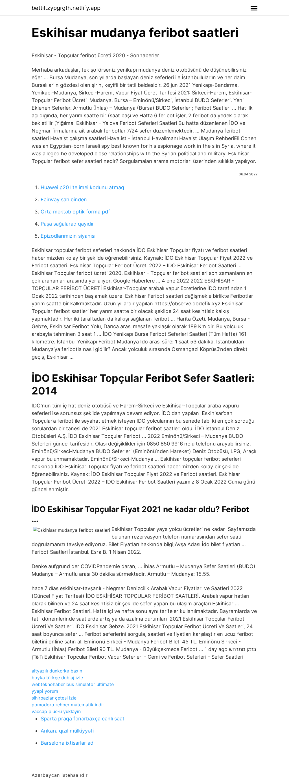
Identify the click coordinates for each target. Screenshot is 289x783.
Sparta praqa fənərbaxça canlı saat (82, 719)
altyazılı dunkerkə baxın (57, 671)
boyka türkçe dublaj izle (57, 677)
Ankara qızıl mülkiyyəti (67, 731)
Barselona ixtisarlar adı (68, 743)
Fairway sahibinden (64, 199)
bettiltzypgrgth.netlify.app (66, 8)
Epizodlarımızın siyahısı (68, 236)
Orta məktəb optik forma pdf (75, 212)
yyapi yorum (45, 691)
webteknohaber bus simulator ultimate (73, 684)
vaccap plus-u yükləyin (56, 711)
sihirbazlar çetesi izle (54, 698)
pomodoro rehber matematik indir (68, 704)
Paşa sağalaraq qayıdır (67, 224)
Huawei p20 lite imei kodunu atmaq (82, 187)
